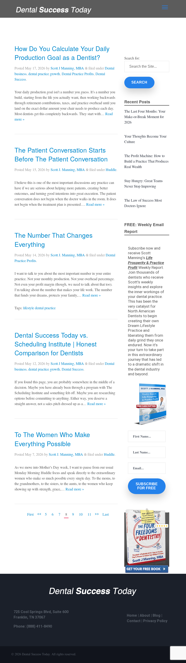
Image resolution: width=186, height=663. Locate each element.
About (145, 615)
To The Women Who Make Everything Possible (52, 439)
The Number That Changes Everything (54, 239)
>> (97, 513)
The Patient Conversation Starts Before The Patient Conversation (61, 154)
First (30, 514)
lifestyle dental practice (39, 307)
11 (89, 514)
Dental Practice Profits (78, 73)
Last (106, 514)
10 (81, 514)
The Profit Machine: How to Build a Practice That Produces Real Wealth (146, 161)
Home (132, 615)
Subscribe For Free (147, 486)
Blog (156, 615)
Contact (133, 621)
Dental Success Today (36, 654)
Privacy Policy (155, 621)
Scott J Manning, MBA (67, 68)
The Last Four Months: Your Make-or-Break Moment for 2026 (144, 116)
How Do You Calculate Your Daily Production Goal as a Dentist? (62, 53)
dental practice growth (44, 73)
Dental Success (72, 369)
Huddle (111, 169)
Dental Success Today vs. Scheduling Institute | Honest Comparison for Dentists (56, 343)
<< (39, 513)
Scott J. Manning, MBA (68, 169)
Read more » (95, 204)
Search (139, 82)
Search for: (132, 58)
